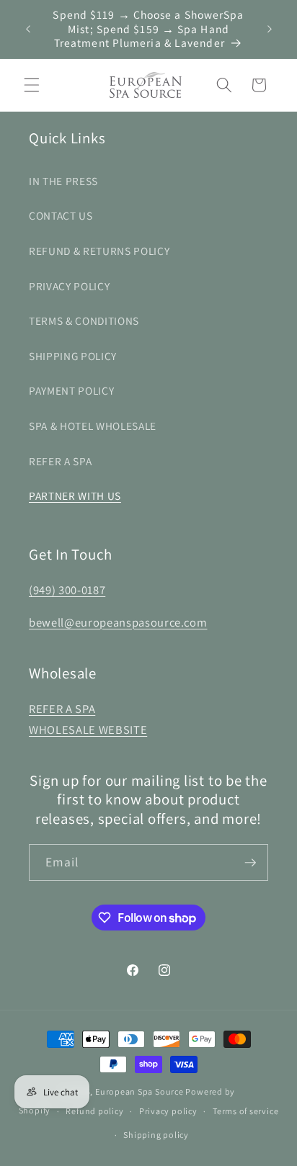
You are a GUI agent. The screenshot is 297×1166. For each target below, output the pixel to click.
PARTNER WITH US (75, 495)
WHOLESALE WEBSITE (88, 729)
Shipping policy (156, 1134)
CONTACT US (61, 215)
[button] (31, 85)
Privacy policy (168, 1111)
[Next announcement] (269, 29)
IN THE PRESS (63, 181)
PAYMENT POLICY (71, 390)
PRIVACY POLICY (69, 286)
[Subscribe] (250, 863)
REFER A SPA (60, 461)
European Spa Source (139, 1091)
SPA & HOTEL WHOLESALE (92, 425)
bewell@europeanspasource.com (118, 622)
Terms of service (245, 1111)
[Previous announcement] (28, 29)
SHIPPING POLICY (73, 356)
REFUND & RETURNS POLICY (99, 250)
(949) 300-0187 (67, 590)
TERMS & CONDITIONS (84, 320)
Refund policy (94, 1111)
